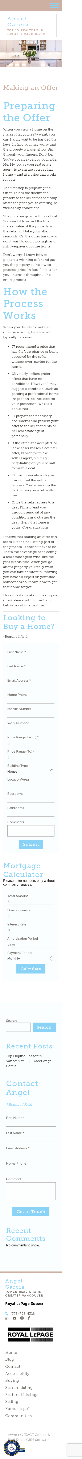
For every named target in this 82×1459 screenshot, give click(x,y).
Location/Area (18, 779)
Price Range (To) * (21, 751)
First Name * (16, 652)
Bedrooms (15, 793)
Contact (12, 1366)
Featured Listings (21, 1394)
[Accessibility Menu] (11, 1448)
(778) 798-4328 (23, 1314)
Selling (11, 1401)
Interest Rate (16, 924)
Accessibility (17, 1373)
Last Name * (16, 666)
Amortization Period (22, 938)
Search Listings (19, 1387)
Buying (12, 1380)
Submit (31, 844)
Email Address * (19, 680)
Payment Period (19, 953)
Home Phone (17, 694)
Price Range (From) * (23, 737)
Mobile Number (19, 709)
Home (11, 1352)
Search (11, 1020)
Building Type (17, 765)
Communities (18, 1415)
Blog (9, 1359)
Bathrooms (15, 808)
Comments (15, 822)
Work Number (18, 723)
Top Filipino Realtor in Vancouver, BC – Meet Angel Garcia (29, 1061)
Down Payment (19, 910)
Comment (13, 1179)
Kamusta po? (17, 1408)
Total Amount (17, 896)
